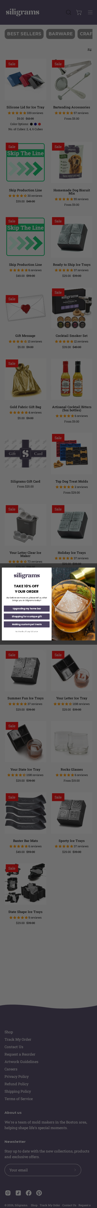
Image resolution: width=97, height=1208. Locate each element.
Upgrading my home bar (27, 608)
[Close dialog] (92, 569)
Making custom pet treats (27, 624)
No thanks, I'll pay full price (26, 632)
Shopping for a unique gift (27, 616)
